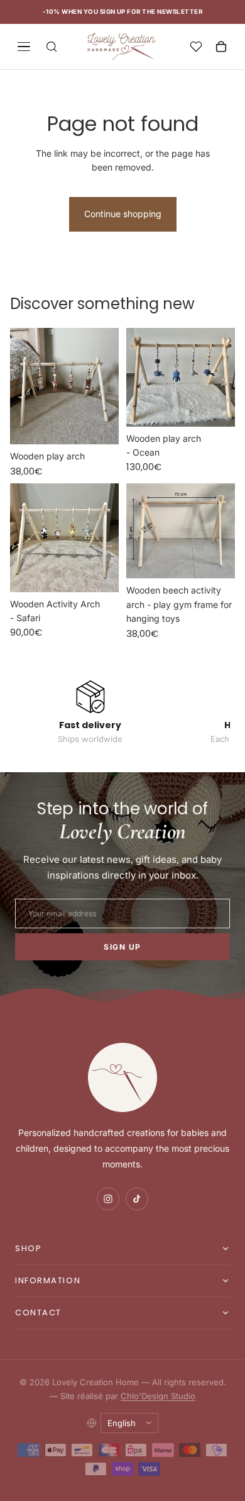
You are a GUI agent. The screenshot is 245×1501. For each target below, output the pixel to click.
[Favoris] (196, 46)
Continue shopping (122, 213)
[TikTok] (137, 1199)
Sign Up (122, 947)
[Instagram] (108, 1199)
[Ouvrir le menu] (24, 46)
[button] (122, 1248)
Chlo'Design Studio (158, 1396)
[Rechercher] (51, 46)
